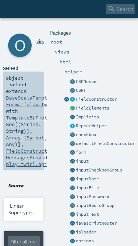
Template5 (19, 117)
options (85, 240)
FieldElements (92, 108)
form (81, 152)
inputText (87, 214)
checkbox (86, 134)
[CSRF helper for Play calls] (72, 91)
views (42, 41)
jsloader (86, 232)
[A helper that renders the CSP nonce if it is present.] (72, 82)
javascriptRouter (96, 223)
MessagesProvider (29, 157)
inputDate (87, 178)
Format (15, 104)
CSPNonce (86, 81)
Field (42, 117)
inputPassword (92, 196)
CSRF (81, 90)
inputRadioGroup (95, 205)
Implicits (87, 116)
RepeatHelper (91, 125)
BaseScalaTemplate (31, 97)
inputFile (87, 187)
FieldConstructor (96, 99)
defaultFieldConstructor (105, 143)
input (82, 161)
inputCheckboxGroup (99, 170)
